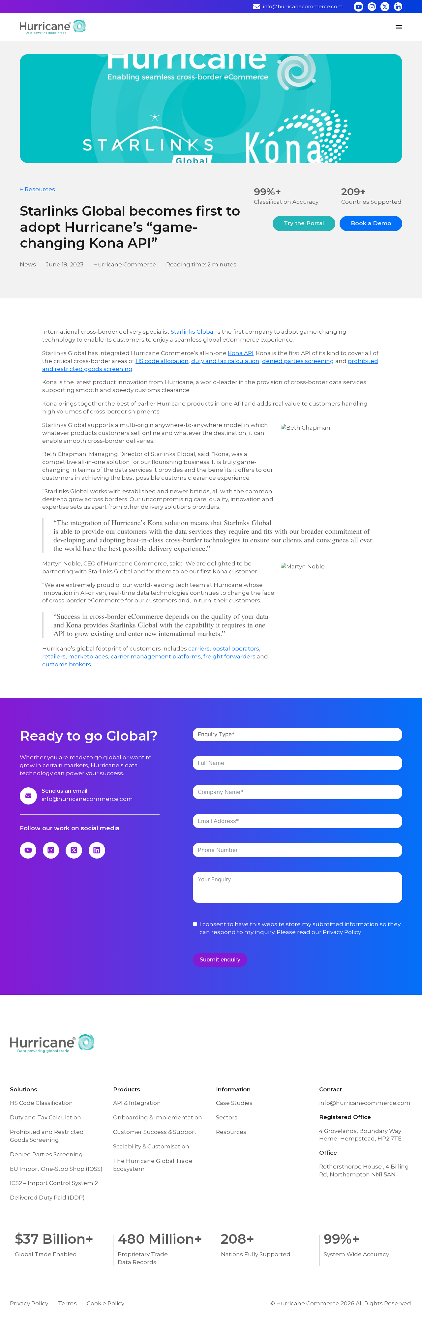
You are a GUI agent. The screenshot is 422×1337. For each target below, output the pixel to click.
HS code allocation (162, 361)
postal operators (235, 648)
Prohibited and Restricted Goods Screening (47, 1136)
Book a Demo (371, 223)
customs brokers (66, 664)
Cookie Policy (105, 1303)
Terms (67, 1303)
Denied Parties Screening (46, 1154)
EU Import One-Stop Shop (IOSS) (56, 1169)
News (28, 264)
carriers (199, 648)
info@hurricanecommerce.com (87, 799)
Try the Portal (304, 223)
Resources (231, 1132)
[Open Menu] (399, 27)
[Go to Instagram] (372, 6)
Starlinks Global (193, 331)
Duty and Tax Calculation (45, 1117)
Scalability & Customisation (151, 1146)
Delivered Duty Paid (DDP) (47, 1197)
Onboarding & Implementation (157, 1117)
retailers (54, 656)
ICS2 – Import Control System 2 (54, 1183)
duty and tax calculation (225, 361)
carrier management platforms (156, 656)
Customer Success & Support (154, 1132)
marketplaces (88, 656)
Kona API (241, 353)
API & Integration (137, 1103)
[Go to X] (384, 6)
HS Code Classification (41, 1103)
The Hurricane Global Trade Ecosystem (153, 1165)
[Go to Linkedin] (398, 6)
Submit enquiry (220, 960)
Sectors (226, 1117)
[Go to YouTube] (358, 6)
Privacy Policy (342, 932)
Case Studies (234, 1103)
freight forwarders (229, 656)
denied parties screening (298, 361)
